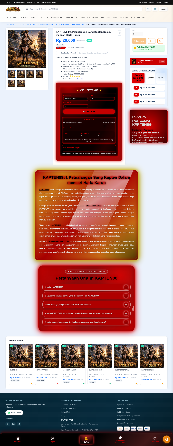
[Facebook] (7, 424)
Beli (151, 41)
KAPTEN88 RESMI (120, 18)
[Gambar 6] (21, 83)
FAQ (63, 416)
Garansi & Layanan (125, 423)
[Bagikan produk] (119, 33)
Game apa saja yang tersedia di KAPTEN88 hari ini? (68, 304)
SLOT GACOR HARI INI (45, 24)
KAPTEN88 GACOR (139, 18)
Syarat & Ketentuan (125, 405)
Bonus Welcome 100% (138, 78)
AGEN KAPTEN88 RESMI (26, 24)
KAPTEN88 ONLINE (63, 24)
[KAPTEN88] (13, 9)
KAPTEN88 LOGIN (27, 18)
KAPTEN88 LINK (78, 24)
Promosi (18, 442)
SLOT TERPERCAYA (89, 18)
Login (166, 2)
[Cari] (27, 9)
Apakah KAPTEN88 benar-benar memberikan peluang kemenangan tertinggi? (79, 313)
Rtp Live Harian (161, 78)
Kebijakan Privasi (124, 408)
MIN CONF (67, 103)
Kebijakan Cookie (124, 412)
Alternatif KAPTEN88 (120, 442)
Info (162, 61)
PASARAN (67, 95)
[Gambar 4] (39, 74)
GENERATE (89, 111)
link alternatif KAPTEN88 (58, 241)
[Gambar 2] (21, 74)
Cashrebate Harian (150, 78)
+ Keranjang (139, 41)
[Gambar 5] (12, 83)
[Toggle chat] (166, 439)
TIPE (91, 95)
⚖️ (155, 9)
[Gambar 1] (12, 74)
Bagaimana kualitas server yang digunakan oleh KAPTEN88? (72, 296)
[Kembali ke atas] (167, 433)
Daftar (86, 442)
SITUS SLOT (43, 18)
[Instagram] (13, 424)
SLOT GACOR (57, 18)
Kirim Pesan (16, 413)
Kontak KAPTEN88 (68, 408)
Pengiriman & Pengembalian (128, 416)
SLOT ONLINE (72, 18)
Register (159, 2)
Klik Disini (79, 79)
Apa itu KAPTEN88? (54, 287)
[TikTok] (19, 424)
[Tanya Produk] (160, 41)
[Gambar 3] (30, 74)
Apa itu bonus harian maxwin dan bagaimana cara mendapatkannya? (75, 322)
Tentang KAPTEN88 (69, 405)
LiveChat (155, 442)
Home (151, 2)
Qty (133, 30)
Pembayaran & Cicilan (126, 419)
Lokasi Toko (66, 412)
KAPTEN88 (143, 2)
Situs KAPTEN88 (93, 206)
